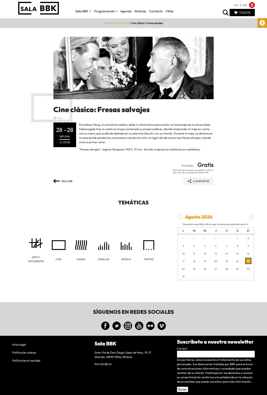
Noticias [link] (140, 11)
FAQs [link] (170, 11)
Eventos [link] (117, 23)
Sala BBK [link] (81, 11)
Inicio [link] (107, 23)
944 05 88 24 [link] (103, 364)
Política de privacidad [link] (26, 360)
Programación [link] (104, 11)
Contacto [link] (156, 11)
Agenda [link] (126, 11)
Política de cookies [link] (24, 352)
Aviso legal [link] (19, 344)
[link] (262, 23)
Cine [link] (126, 23)
